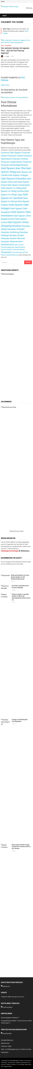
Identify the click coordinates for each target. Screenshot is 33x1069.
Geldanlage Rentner (18, 165)
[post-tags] (28, 571)
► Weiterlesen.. (24, 551)
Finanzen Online (15, 155)
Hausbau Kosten (16, 235)
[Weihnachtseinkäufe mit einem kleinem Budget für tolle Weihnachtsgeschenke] (5, 575)
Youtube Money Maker (8, 1021)
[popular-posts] (5, 571)
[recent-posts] (12, 571)
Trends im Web (6, 997)
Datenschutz (5, 1043)
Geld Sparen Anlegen (18, 175)
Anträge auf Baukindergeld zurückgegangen (19, 720)
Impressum (4, 1052)
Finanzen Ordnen (20, 159)
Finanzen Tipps (6, 1046)
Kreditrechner (7, 244)
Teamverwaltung (18, 249)
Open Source (19, 245)
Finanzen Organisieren (11, 162)
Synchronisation (6, 249)
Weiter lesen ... (6, 85)
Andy (7, 56)
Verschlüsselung (18, 252)
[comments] (20, 571)
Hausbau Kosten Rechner (13, 238)
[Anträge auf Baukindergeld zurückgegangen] (6, 720)
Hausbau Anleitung (10, 232)
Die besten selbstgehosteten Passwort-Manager (20, 586)
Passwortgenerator (8, 247)
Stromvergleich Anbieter (9, 1018)
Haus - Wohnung (6, 45)
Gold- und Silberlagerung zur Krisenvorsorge (16, 1049)
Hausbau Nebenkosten (12, 241)
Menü (4, 15)
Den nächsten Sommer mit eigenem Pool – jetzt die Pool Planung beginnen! (15, 50)
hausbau (16, 225)
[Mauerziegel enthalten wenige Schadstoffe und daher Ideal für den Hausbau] (6, 845)
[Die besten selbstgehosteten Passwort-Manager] (6, 586)
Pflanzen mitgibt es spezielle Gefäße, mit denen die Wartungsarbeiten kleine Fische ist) (21, 597)
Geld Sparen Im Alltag (11, 188)
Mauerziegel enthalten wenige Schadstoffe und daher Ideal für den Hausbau (21, 846)
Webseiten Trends (18, 1060)
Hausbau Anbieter (16, 229)
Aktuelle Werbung (7, 1040)
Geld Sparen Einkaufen (13, 178)
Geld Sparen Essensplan (18, 185)
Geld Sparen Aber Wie (13, 168)
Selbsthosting (20, 247)
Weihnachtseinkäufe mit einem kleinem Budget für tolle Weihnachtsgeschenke (20, 577)
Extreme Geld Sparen (11, 152)
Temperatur (6, 252)
